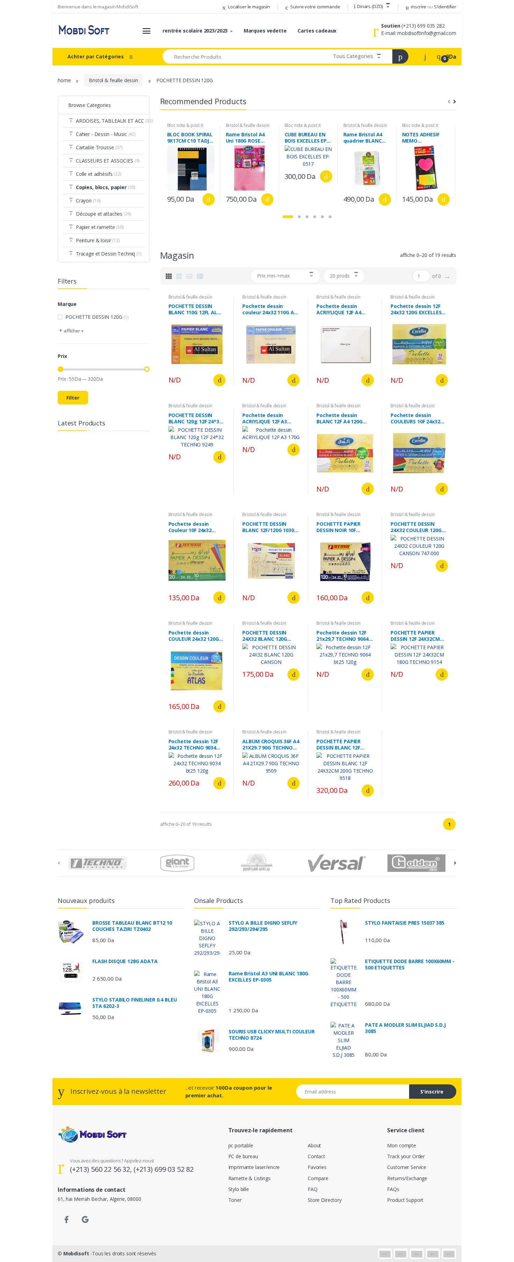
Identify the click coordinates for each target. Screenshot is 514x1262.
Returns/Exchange (407, 1178)
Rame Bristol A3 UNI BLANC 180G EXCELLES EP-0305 (268, 976)
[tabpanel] (191, 165)
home (64, 80)
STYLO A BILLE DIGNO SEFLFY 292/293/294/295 (263, 926)
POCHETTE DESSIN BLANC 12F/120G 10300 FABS (269, 527)
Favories (317, 1167)
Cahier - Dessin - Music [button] (106, 134)
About (314, 1145)
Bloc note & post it (185, 125)
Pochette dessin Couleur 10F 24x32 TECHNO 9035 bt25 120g (191, 527)
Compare (318, 1178)
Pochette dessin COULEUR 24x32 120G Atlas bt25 (194, 636)
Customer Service (406, 1167)
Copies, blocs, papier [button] (105, 187)
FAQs (393, 1189)
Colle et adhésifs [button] (98, 174)
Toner (235, 1200)
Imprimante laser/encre (254, 1167)
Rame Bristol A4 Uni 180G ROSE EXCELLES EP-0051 (247, 137)
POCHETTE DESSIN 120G (97, 317)
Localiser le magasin (248, 6)
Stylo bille (238, 1189)
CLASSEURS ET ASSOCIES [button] (108, 160)
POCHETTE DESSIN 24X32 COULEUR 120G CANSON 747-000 (416, 527)
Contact (316, 1156)
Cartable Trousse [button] (99, 147)
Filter (72, 397)
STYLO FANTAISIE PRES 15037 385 (404, 923)
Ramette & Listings (249, 1178)
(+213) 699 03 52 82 (164, 1169)
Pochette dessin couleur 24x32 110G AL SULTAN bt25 (269, 309)
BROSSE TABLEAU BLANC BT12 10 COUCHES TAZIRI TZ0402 (132, 926)
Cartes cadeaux (317, 30)
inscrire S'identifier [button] (433, 6)
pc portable (240, 1145)
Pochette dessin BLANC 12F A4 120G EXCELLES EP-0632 (339, 418)
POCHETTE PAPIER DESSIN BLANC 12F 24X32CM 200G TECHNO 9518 (344, 744)
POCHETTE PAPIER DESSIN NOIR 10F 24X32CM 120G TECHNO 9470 (344, 527)
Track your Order (406, 1156)
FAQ (312, 1189)
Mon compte (401, 1145)
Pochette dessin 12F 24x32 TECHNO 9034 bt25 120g (193, 744)
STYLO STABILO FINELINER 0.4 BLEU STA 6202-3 (134, 1003)
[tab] (169, 276)
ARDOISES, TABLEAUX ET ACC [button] (110, 120)
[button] (372, 6)
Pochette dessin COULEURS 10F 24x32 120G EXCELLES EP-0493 (419, 418)
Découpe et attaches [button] (103, 213)
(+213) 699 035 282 (422, 25)
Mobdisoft (76, 1253)
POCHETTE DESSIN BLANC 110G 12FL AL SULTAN (193, 309)
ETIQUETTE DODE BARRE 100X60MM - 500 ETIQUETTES (410, 964)
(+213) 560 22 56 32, (102, 1169)
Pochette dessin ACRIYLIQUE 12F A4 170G (338, 309)
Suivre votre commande (315, 6)
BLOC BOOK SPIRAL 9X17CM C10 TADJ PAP (190, 137)
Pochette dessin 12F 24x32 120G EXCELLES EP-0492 (416, 309)
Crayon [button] (88, 200)
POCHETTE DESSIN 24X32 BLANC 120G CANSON (264, 636)
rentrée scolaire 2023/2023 (195, 30)
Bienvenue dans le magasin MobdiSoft (98, 6)
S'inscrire (431, 1091)
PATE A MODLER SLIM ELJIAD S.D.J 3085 (405, 1028)
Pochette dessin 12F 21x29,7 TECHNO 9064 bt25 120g (342, 636)
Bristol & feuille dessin (113, 80)
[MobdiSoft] (84, 31)
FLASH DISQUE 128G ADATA (125, 961)
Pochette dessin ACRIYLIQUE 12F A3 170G (264, 418)
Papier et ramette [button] (100, 227)
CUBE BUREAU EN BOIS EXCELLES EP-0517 (307, 137)
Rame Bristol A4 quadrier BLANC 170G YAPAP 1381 (364, 137)
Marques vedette (265, 30)
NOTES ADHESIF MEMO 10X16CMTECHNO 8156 (423, 137)
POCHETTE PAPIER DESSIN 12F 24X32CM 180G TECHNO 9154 (415, 636)
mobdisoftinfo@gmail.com (426, 33)
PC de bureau (243, 1156)
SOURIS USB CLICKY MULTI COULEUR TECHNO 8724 (272, 1034)
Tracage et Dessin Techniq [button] (109, 253)
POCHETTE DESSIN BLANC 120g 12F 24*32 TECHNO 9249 (195, 418)
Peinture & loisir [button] (98, 240)
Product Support (405, 1200)
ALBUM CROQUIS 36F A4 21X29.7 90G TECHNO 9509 (270, 744)
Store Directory (325, 1200)
